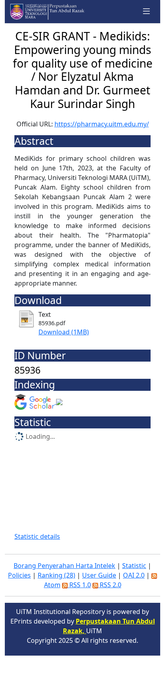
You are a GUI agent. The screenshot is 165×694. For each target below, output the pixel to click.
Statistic (134, 565)
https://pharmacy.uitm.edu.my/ (101, 124)
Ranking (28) (56, 575)
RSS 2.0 (109, 584)
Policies (19, 575)
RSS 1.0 (79, 584)
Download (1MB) (63, 332)
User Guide (99, 575)
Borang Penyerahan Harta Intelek (64, 565)
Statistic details (37, 536)
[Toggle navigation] (146, 11)
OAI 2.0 (134, 575)
